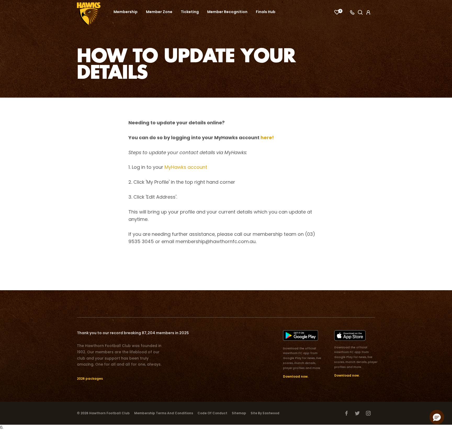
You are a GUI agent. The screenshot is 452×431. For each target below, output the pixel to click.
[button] (437, 417)
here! (266, 137)
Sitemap (239, 413)
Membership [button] (126, 11)
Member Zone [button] (159, 11)
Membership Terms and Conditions (163, 413)
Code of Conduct (212, 413)
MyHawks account (186, 167)
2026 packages (90, 378)
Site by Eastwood (265, 413)
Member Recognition (227, 11)
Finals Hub (265, 11)
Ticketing (190, 11)
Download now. (295, 376)
